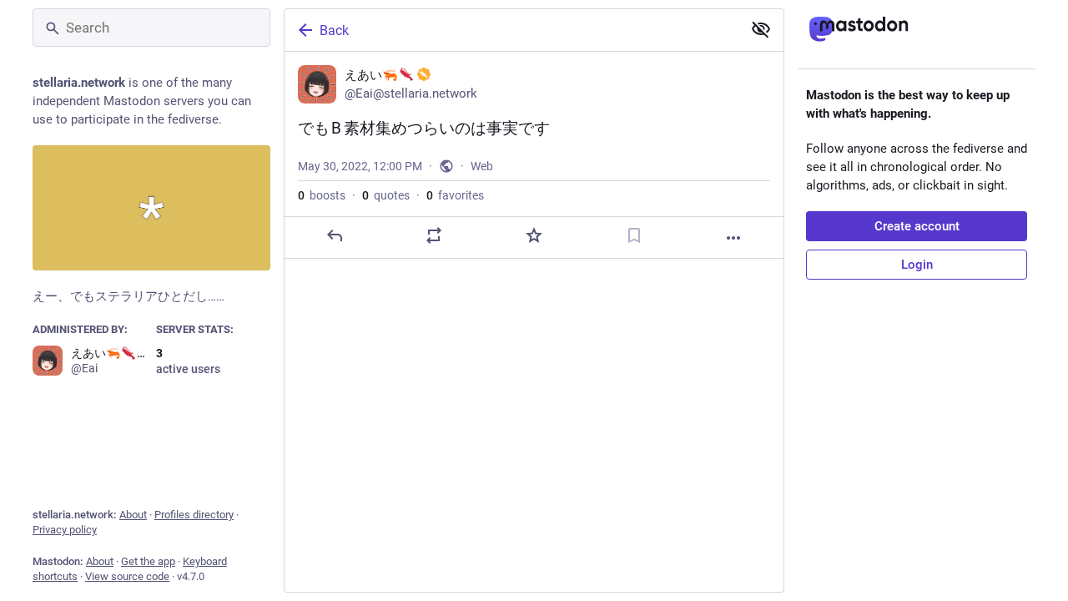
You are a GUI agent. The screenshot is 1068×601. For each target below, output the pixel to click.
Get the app (148, 561)
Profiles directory (194, 514)
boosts (321, 195)
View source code (127, 576)
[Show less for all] (760, 29)
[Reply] (335, 235)
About (133, 514)
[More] (733, 238)
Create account (917, 226)
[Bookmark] (634, 235)
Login (917, 264)
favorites (455, 195)
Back (334, 30)
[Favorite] (534, 235)
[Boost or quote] (434, 235)
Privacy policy (65, 529)
